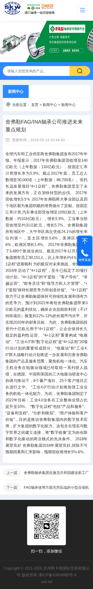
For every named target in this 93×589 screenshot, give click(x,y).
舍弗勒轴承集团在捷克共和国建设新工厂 (56, 473)
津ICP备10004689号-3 (57, 575)
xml (44, 581)
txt (50, 581)
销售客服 (85, 260)
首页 (34, 105)
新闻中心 (16, 91)
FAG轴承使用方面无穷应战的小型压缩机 (56, 487)
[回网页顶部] (85, 241)
